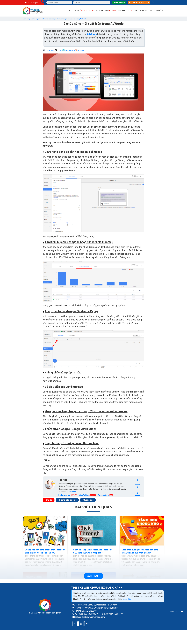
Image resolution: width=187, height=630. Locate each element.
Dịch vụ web (140, 11)
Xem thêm (127, 599)
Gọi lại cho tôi (119, 3)
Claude (81, 50)
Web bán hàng (106, 11)
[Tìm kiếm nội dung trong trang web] (154, 3)
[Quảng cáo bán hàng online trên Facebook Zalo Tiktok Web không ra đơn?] (45, 531)
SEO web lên (125, 11)
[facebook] (137, 480)
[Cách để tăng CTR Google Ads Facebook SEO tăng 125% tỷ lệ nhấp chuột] (93, 531)
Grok (59, 50)
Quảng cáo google (68, 500)
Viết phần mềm (156, 11)
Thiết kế (83, 11)
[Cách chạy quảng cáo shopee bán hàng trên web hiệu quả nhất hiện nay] (142, 531)
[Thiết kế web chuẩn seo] (33, 10)
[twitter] (137, 493)
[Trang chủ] (70, 10)
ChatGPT (50, 50)
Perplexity (70, 50)
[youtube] (137, 486)
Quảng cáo (88, 500)
